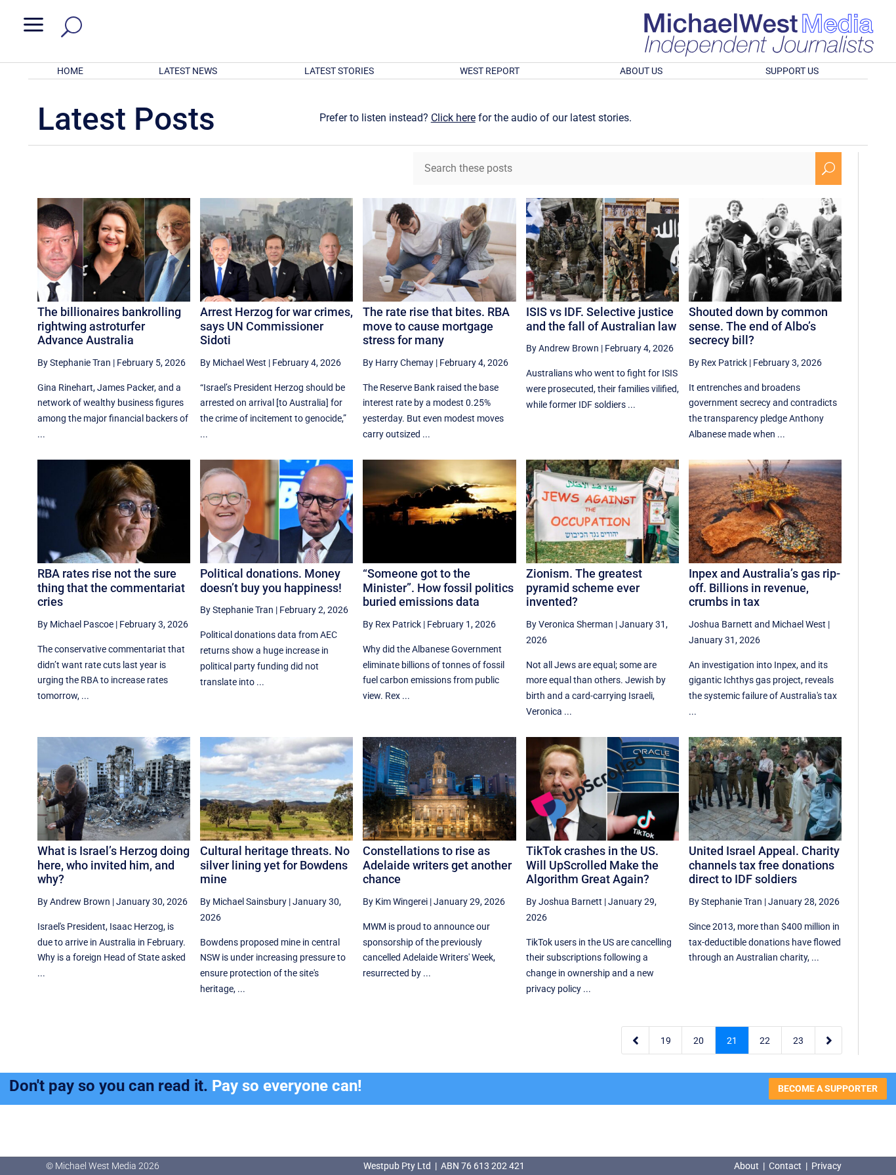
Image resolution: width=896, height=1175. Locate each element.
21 (732, 1040)
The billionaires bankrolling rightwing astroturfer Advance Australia (109, 326)
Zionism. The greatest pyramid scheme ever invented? (584, 587)
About (747, 1166)
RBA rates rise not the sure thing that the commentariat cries (111, 587)
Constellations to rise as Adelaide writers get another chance (437, 865)
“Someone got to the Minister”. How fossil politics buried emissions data (438, 587)
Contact (785, 1166)
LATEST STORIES (339, 71)
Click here (453, 117)
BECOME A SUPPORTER (828, 1088)
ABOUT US (641, 71)
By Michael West (233, 362)
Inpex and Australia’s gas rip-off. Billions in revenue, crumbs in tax (764, 587)
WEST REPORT (489, 71)
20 (698, 1040)
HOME (70, 71)
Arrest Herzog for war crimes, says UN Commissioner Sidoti (276, 326)
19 (666, 1040)
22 (765, 1040)
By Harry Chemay (398, 362)
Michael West (799, 624)
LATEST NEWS (188, 71)
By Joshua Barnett (564, 901)
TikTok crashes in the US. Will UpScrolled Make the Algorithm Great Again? (592, 865)
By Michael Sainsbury (243, 901)
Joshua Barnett (720, 624)
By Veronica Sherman (569, 624)
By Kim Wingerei (395, 901)
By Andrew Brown (562, 348)
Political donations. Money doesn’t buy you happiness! (271, 581)
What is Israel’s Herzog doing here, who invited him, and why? (113, 865)
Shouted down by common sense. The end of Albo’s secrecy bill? (758, 326)
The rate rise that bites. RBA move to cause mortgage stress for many (436, 326)
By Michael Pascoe (75, 624)
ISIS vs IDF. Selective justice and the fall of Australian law (601, 319)
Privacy (826, 1166)
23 (798, 1040)
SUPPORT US (792, 71)
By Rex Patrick (718, 362)
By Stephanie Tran (74, 362)
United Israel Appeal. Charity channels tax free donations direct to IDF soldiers (764, 865)
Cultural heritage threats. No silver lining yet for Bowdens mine (275, 865)
